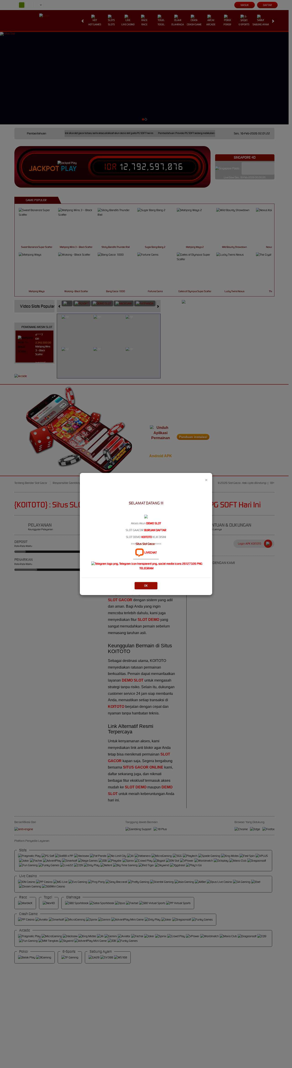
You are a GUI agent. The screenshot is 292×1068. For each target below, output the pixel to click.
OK (146, 586)
